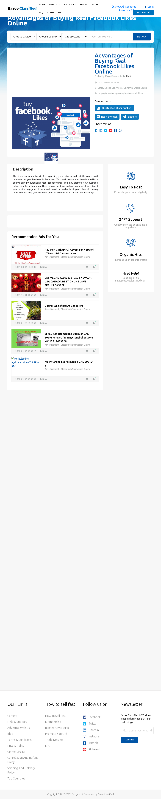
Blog (95, 4)
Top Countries (16, 778)
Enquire (132, 116)
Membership (53, 721)
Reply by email (109, 116)
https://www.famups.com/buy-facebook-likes (121, 93)
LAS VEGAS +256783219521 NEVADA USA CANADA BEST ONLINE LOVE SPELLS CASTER (68, 281)
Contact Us (54, 12)
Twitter (93, 723)
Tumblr (93, 742)
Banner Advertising (57, 727)
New (44, 267)
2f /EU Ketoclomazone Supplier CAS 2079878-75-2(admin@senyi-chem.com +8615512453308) (69, 337)
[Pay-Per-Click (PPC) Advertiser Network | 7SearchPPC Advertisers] (26, 254)
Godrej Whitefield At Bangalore (64, 305)
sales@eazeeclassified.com (130, 280)
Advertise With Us (18, 727)
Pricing (84, 4)
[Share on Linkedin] (101, 130)
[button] (16, 123)
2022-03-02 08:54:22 (25, 351)
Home (42, 4)
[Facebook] (96, 130)
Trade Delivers (54, 739)
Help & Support (17, 721)
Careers (12, 715)
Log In (151, 7)
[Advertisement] (51, 75)
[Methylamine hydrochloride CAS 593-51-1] (26, 362)
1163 (128, 76)
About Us (54, 4)
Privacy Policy (15, 745)
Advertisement (52, 257)
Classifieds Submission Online (75, 257)
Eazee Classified (106, 794)
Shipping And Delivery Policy (21, 770)
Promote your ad (56, 733)
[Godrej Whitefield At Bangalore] (26, 310)
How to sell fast (55, 715)
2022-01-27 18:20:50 (25, 323)
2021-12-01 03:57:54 (25, 295)
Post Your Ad (143, 12)
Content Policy (16, 751)
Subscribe (129, 739)
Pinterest (94, 749)
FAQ (41, 12)
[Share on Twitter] (105, 130)
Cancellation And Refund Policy (23, 760)
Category (70, 4)
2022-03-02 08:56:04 (25, 379)
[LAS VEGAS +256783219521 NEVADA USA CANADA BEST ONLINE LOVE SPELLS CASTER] (26, 282)
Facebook (94, 717)
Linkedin (94, 729)
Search (141, 36)
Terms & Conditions (19, 739)
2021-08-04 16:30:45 (25, 267)
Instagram (95, 736)
